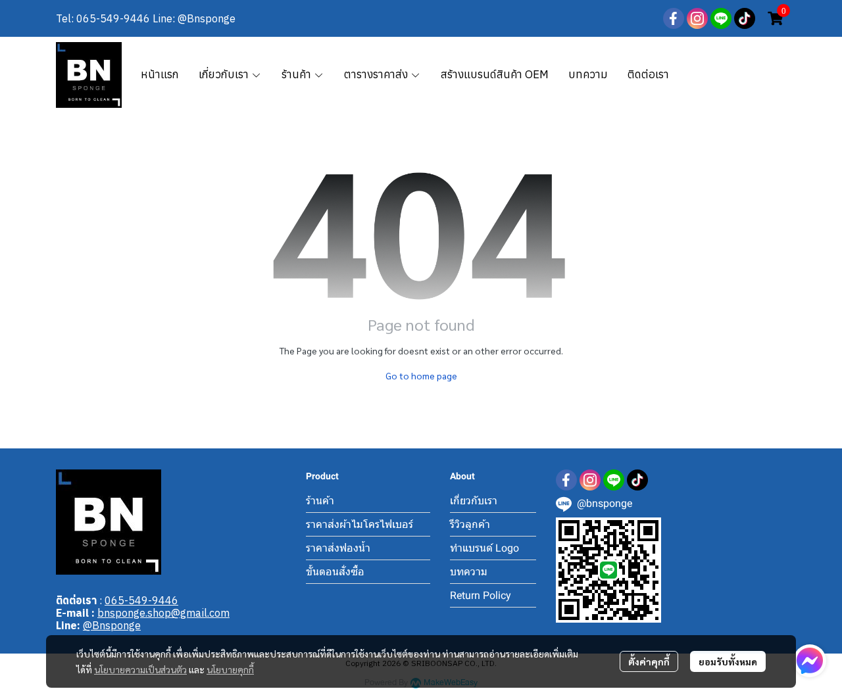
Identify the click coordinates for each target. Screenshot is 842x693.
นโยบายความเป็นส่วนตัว (140, 669)
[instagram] (697, 18)
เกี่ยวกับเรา (473, 500)
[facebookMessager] (810, 661)
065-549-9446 (141, 600)
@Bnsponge (112, 625)
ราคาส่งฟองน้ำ (338, 548)
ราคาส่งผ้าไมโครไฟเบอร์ (359, 524)
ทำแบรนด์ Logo (484, 548)
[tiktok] (744, 18)
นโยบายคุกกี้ (230, 669)
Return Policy (480, 595)
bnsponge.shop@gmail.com (163, 612)
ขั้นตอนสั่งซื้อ (335, 571)
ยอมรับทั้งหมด (728, 661)
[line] (720, 18)
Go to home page (421, 375)
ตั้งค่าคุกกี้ (649, 661)
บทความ (468, 571)
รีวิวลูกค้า (470, 524)
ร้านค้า (320, 500)
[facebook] (673, 18)
